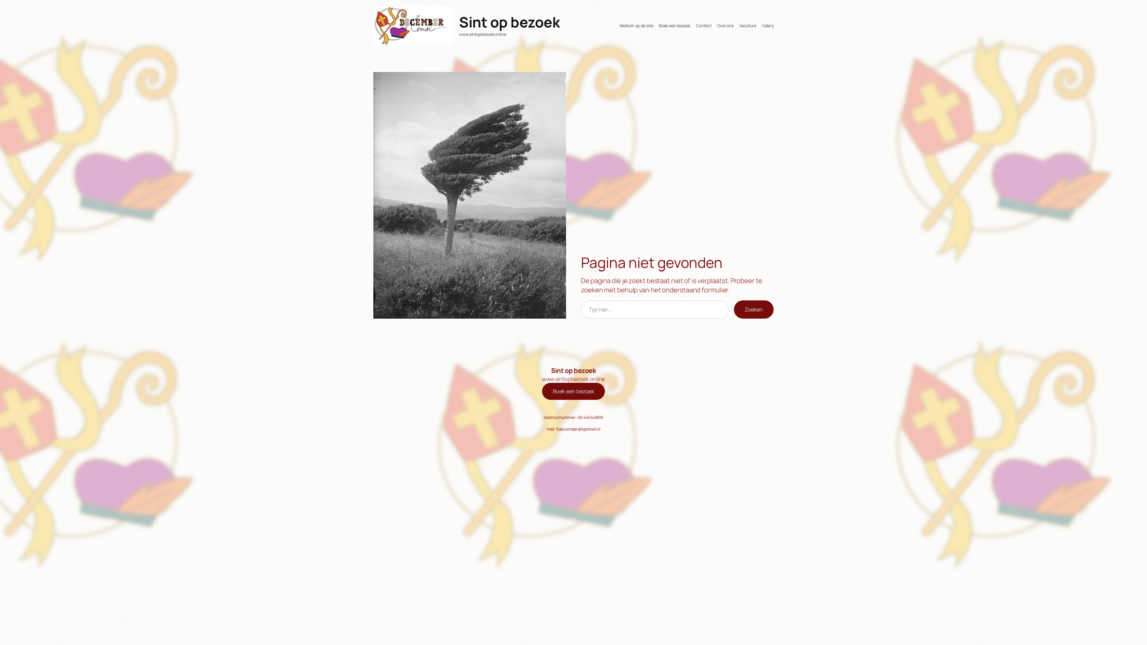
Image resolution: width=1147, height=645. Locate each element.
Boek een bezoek (573, 391)
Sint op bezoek (509, 22)
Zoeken (754, 309)
